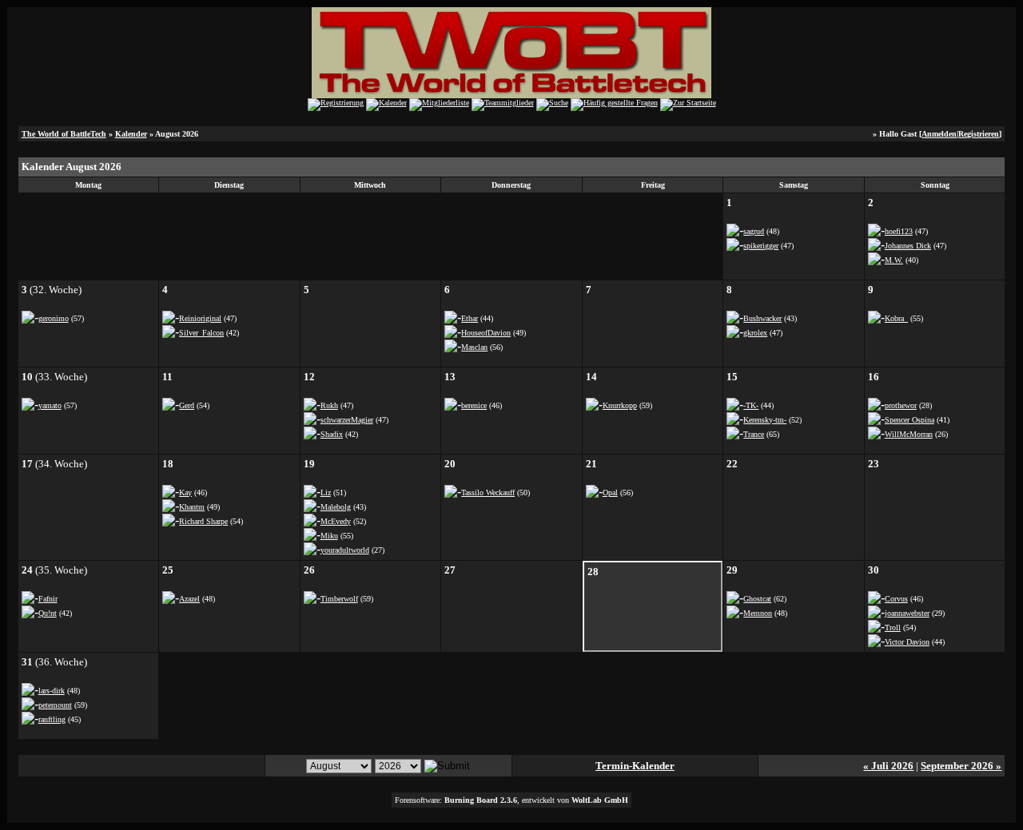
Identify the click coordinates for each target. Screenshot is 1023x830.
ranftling (52, 719)
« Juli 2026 (888, 766)
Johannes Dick (908, 245)
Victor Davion (907, 641)
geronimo (53, 318)
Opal (610, 492)
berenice (474, 405)
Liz (325, 492)
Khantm (192, 506)
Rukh (329, 405)
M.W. (894, 260)
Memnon (757, 613)
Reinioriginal (200, 318)
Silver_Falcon (201, 332)
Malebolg (335, 506)
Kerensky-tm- (764, 419)
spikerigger (760, 245)
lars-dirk (51, 690)
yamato (50, 405)
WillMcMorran (909, 434)
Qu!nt (47, 613)
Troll (893, 627)
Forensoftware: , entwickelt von (511, 800)
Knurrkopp (620, 405)
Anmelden (939, 133)
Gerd (186, 405)
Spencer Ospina (909, 419)
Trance (753, 434)
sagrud (753, 231)
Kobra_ (896, 318)
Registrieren (978, 133)
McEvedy (335, 521)
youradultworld (344, 550)
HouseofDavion (486, 332)
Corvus (896, 598)
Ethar (469, 318)
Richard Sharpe (203, 521)
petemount (55, 705)
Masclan (474, 347)
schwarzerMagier (346, 419)
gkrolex (755, 332)
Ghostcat (757, 598)
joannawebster (907, 613)
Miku (329, 535)
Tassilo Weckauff (488, 492)
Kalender (131, 133)
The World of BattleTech (64, 133)
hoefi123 (899, 231)
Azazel (189, 598)
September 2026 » (961, 766)
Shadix (331, 434)
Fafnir (48, 598)
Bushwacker (762, 318)
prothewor (901, 405)
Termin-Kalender (635, 766)
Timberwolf (339, 598)
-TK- (750, 405)
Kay (185, 492)
